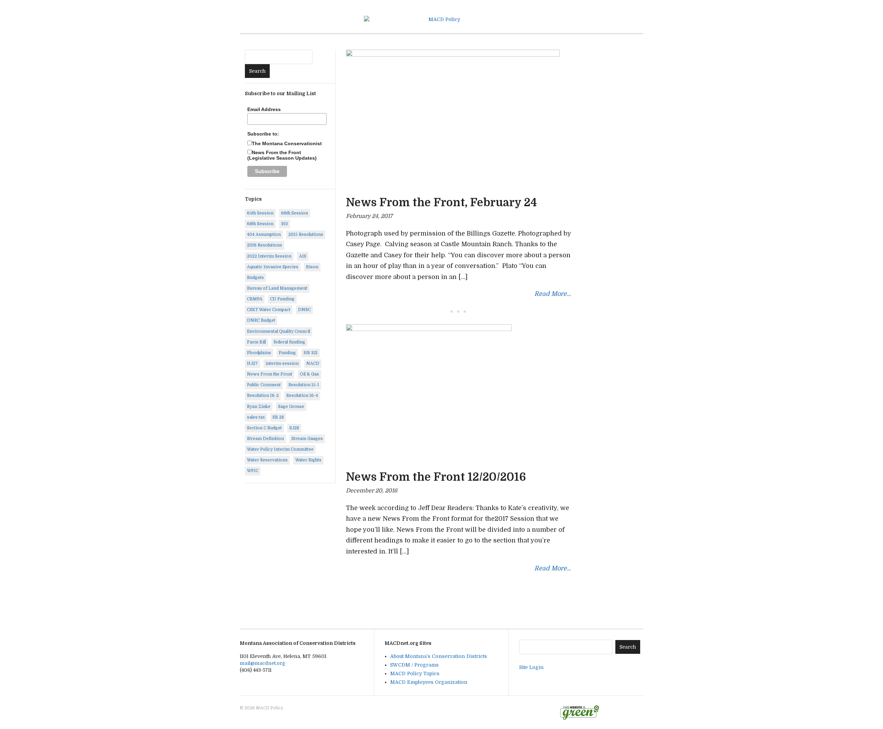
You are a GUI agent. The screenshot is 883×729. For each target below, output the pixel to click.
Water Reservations (267, 460)
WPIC (252, 470)
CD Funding (282, 299)
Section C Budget (264, 428)
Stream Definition (265, 438)
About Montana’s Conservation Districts (438, 656)
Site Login (531, 667)
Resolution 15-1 (303, 384)
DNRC (304, 309)
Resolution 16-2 (263, 395)
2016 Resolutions (264, 245)
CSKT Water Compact (268, 309)
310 (284, 223)
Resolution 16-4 (302, 395)
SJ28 (294, 428)
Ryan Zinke (258, 406)
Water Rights (308, 460)
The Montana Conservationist (287, 143)
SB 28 (278, 417)
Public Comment (264, 384)
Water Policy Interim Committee (280, 449)
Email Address (264, 109)
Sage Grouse (291, 406)
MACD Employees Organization (428, 682)
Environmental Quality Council (278, 331)
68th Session (260, 223)
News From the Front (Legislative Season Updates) (282, 155)
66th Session (294, 213)
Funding (287, 352)
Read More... (552, 293)
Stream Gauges (307, 438)
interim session (282, 363)
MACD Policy (269, 708)
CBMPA (254, 299)
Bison (312, 266)
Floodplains (259, 352)
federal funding (289, 342)
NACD (312, 363)
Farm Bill (256, 342)
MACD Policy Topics (414, 673)
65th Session (260, 213)
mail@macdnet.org (262, 663)
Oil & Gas (309, 374)
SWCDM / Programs (414, 665)
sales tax (256, 417)
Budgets (255, 277)
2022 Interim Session (269, 256)
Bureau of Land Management (277, 288)
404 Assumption (264, 234)
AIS (302, 256)
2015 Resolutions (305, 234)
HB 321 (311, 352)
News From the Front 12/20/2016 (436, 477)
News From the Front (269, 374)
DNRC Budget (261, 320)
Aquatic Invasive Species (272, 266)
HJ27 (252, 363)
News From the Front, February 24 (441, 202)
